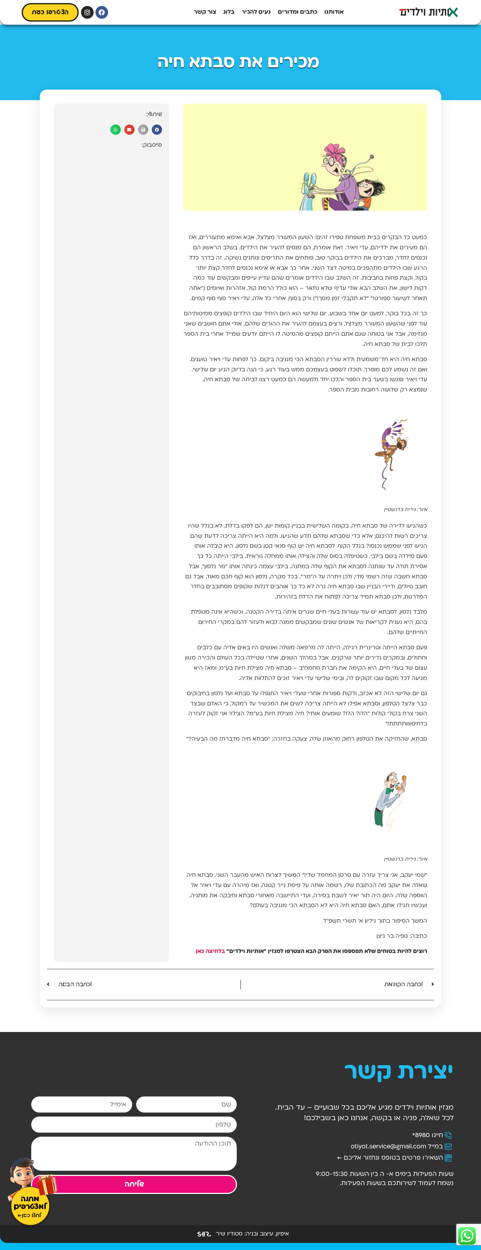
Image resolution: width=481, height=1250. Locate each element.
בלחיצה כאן (210, 951)
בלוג (229, 12)
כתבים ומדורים (297, 12)
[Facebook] (101, 12)
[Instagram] (87, 12)
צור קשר (205, 12)
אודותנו (334, 12)
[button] (157, 130)
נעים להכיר (256, 12)
